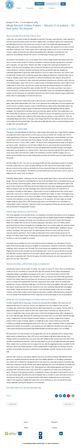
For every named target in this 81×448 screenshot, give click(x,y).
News (41, 8)
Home (19, 8)
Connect (52, 8)
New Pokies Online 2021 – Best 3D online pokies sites (23, 387)
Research (30, 8)
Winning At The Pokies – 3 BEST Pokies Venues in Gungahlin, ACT (28, 264)
